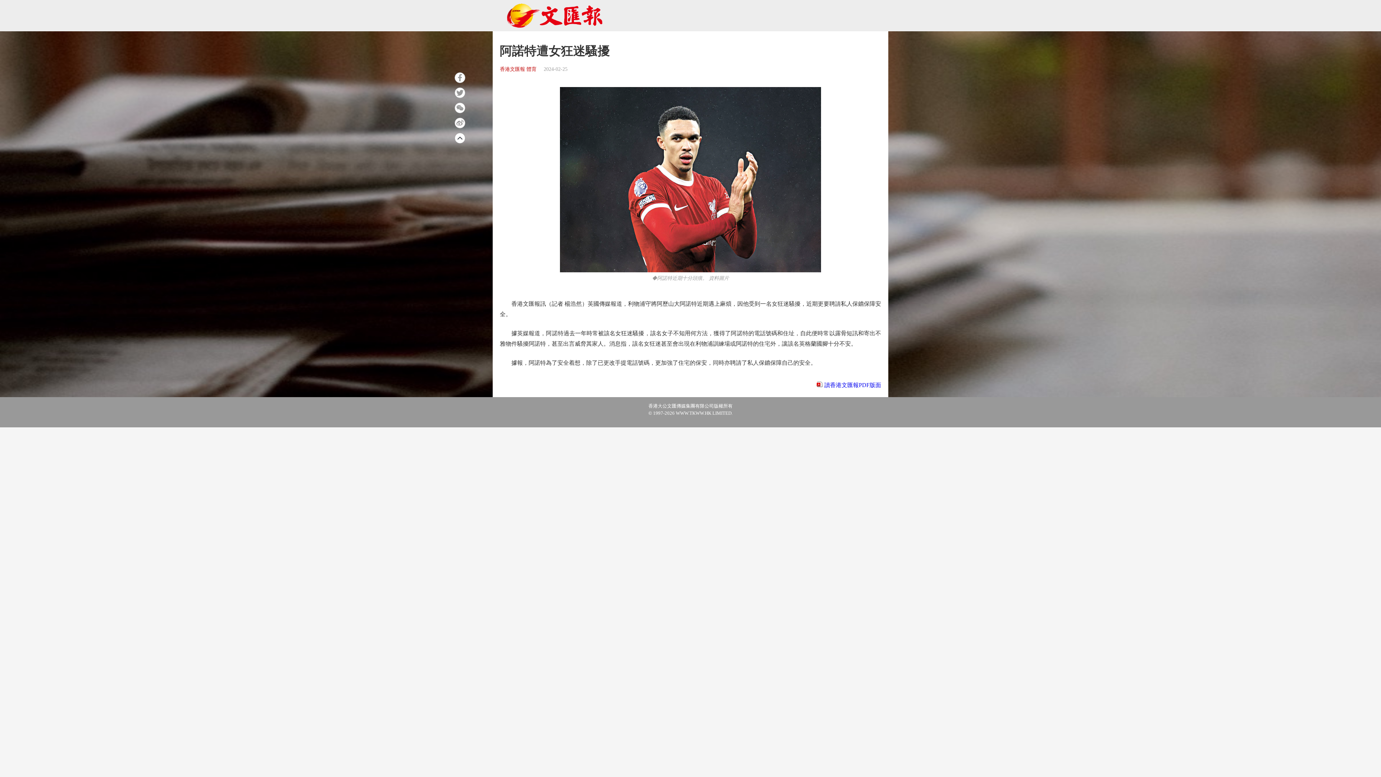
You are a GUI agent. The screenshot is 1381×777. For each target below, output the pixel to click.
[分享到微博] (460, 123)
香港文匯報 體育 (518, 69)
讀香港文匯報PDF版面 (852, 385)
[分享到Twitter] (460, 92)
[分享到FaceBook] (460, 77)
